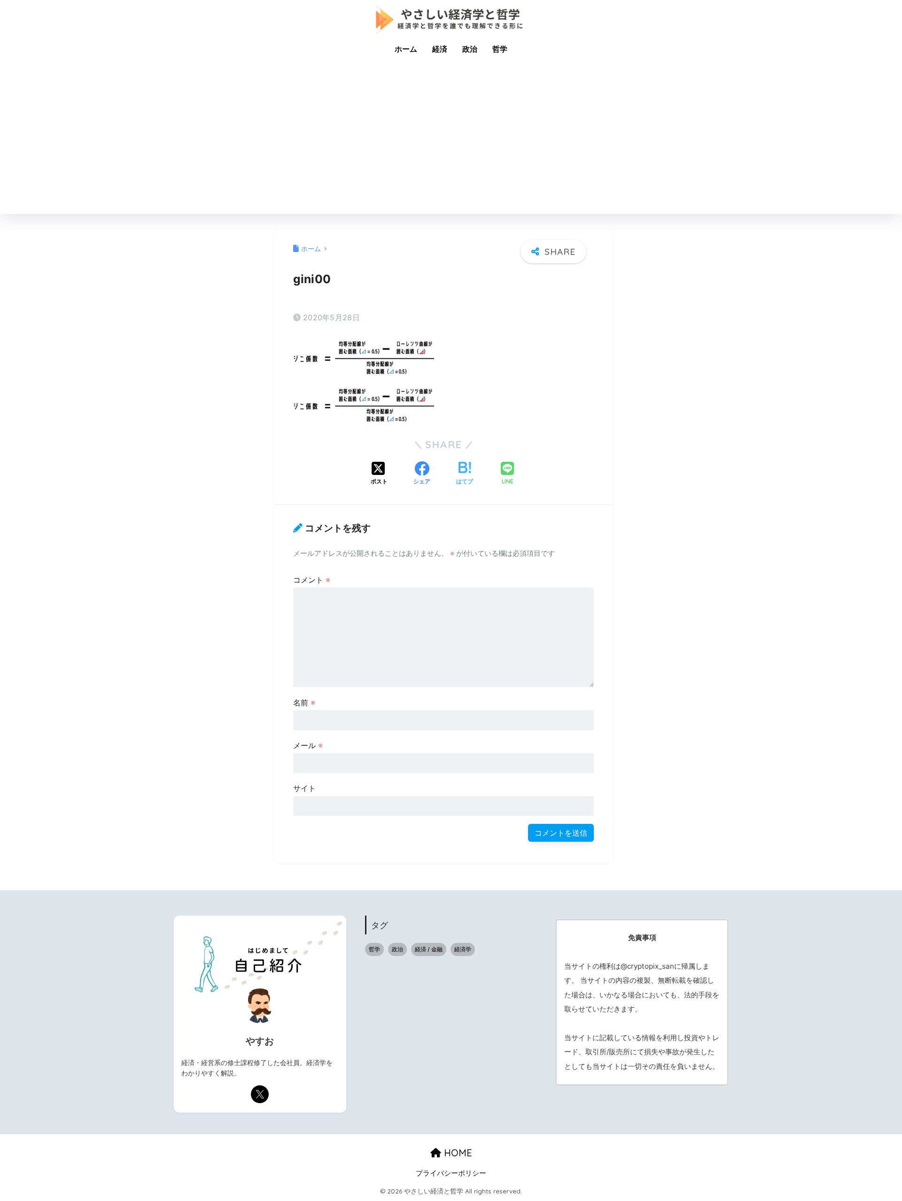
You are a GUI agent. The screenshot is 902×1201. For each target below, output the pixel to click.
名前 (304, 702)
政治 (469, 49)
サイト (304, 788)
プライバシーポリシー (451, 1173)
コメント (311, 580)
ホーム (406, 49)
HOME (456, 1153)
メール (308, 745)
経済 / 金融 (429, 949)
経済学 (462, 949)
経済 (439, 49)
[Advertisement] (451, 143)
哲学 (499, 49)
